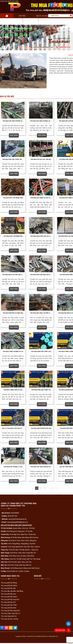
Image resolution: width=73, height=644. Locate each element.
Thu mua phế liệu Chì (8, 602)
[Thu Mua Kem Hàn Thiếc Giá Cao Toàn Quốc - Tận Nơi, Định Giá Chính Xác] (41, 340)
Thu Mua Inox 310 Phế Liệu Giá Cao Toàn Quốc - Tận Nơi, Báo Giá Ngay (13, 275)
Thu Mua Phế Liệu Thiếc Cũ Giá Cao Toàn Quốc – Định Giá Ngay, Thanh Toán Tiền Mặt (41, 390)
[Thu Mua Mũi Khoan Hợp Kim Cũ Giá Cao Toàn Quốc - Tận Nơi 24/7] (41, 417)
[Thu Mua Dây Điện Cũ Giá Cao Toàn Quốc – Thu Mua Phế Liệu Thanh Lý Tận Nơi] (41, 187)
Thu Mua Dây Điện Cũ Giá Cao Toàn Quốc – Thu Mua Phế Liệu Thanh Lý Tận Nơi (40, 198)
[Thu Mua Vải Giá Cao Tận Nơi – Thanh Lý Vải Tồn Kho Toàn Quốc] (41, 148)
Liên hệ (46, 21)
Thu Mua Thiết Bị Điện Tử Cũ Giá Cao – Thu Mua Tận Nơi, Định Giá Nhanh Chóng (13, 352)
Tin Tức (30, 21)
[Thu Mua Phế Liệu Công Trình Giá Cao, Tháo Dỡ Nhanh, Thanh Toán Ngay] (13, 148)
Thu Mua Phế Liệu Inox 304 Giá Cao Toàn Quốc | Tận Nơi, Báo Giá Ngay (41, 275)
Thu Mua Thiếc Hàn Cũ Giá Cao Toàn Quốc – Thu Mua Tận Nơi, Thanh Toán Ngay (13, 390)
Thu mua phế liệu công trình (10, 610)
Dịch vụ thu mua (42, 16)
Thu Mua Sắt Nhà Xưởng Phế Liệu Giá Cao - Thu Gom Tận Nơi (40, 467)
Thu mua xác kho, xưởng (9, 619)
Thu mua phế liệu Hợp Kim (10, 599)
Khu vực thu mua (11, 21)
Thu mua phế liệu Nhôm (9, 585)
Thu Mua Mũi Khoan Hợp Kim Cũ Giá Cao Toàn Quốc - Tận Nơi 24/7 (41, 428)
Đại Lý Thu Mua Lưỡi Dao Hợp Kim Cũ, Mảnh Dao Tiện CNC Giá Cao (13, 428)
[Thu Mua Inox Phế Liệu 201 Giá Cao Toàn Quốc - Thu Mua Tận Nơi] (41, 225)
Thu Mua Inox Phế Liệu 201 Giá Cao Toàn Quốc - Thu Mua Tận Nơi (41, 236)
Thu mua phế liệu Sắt (8, 588)
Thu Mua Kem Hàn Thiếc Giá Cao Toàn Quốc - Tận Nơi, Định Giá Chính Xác (41, 352)
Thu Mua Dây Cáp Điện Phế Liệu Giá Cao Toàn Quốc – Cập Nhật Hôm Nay (12, 236)
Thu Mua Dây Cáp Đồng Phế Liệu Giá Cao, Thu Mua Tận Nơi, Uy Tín (13, 198)
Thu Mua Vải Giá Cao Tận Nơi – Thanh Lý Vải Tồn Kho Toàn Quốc (41, 159)
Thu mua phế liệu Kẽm (8, 608)
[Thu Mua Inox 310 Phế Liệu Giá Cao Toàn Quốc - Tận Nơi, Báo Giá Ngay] (13, 263)
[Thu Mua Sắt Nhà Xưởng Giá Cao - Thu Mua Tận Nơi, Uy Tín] (13, 110)
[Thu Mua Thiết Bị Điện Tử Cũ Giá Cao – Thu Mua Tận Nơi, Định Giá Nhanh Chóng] (13, 340)
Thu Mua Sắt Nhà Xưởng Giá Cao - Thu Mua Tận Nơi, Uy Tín (13, 121)
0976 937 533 (60, 630)
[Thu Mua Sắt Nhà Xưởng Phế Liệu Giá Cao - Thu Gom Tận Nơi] (41, 455)
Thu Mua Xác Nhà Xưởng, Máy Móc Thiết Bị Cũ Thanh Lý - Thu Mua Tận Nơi (41, 121)
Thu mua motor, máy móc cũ (10, 613)
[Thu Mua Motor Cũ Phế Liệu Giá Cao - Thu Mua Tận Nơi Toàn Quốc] (13, 302)
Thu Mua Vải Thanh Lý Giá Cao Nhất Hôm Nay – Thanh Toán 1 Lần (13, 467)
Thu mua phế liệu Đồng (9, 583)
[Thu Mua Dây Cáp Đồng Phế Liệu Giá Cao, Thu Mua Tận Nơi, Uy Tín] (13, 187)
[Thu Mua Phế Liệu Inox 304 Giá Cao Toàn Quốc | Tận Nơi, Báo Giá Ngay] (41, 263)
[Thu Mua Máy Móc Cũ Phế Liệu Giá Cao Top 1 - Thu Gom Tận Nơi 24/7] (41, 302)
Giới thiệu (22, 16)
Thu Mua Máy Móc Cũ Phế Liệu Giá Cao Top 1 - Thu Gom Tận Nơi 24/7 (41, 313)
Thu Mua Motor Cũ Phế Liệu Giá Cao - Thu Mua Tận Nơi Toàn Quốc (13, 313)
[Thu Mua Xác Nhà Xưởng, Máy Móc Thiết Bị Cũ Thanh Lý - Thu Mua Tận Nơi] (41, 110)
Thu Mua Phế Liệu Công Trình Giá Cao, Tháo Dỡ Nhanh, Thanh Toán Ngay (13, 159)
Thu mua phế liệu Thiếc (9, 605)
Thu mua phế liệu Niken (9, 596)
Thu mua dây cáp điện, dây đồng (12, 591)
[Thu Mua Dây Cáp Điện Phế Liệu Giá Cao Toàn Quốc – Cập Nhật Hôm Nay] (13, 225)
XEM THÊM (14, 135)
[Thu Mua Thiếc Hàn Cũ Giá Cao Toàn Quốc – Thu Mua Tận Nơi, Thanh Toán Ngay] (13, 379)
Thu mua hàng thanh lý (8, 616)
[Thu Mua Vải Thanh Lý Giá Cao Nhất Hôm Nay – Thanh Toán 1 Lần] (13, 455)
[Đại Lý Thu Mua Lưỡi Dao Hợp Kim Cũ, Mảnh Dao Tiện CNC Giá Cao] (13, 417)
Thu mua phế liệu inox (8, 594)
